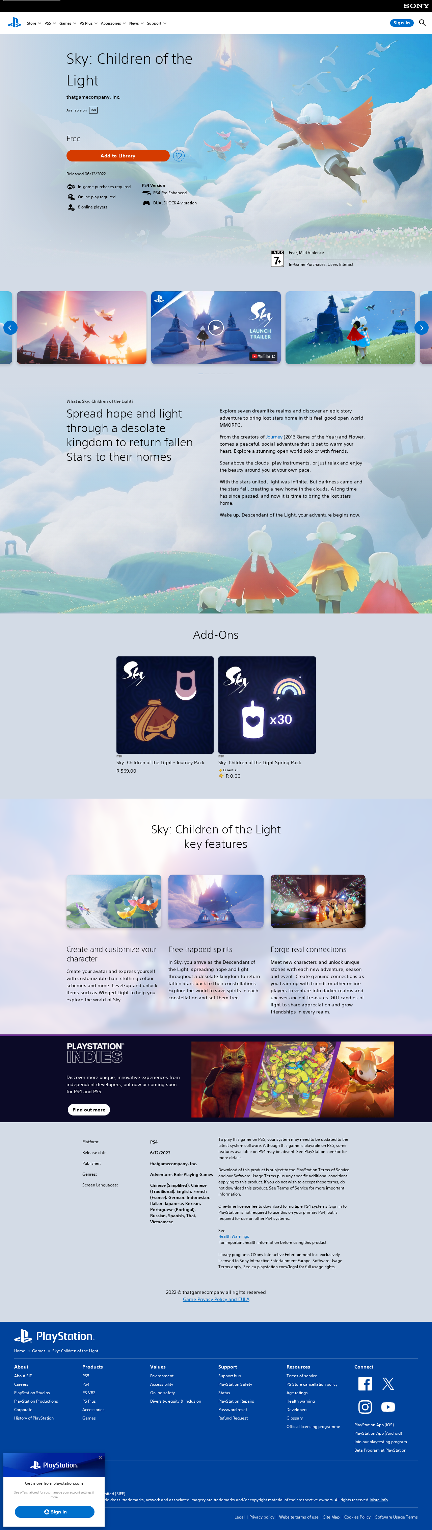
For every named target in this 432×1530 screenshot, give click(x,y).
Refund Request (233, 1418)
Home (19, 1351)
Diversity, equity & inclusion (175, 1401)
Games (65, 23)
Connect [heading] (363, 1367)
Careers (21, 1384)
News (134, 23)
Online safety (162, 1393)
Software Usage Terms (396, 1517)
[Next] (421, 328)
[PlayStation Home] (14, 23)
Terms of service (302, 1376)
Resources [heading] (298, 1367)
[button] (216, 327)
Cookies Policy (357, 1517)
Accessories (111, 23)
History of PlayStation (34, 1418)
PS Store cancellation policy (312, 1384)
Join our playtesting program (380, 1442)
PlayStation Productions (36, 1401)
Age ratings (297, 1393)
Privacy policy (261, 1517)
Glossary (295, 1418)
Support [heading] (227, 1367)
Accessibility (161, 1384)
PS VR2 (88, 1393)
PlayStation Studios (32, 1393)
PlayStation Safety (235, 1384)
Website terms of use (299, 1517)
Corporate (23, 1409)
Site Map (331, 1517)
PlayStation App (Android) (378, 1433)
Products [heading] (92, 1367)
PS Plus (86, 23)
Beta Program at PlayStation (380, 1450)
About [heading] (21, 1367)
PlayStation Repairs (236, 1401)
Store (31, 23)
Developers (297, 1409)
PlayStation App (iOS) (374, 1425)
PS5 (48, 23)
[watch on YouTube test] (263, 356)
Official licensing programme (313, 1426)
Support (154, 23)
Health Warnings (233, 1236)
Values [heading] (158, 1367)
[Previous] (10, 328)
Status (224, 1393)
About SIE (23, 1376)
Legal (240, 1517)
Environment (161, 1376)
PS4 (85, 1384)
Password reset (232, 1409)
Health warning (301, 1401)
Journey (274, 437)
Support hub (229, 1376)
